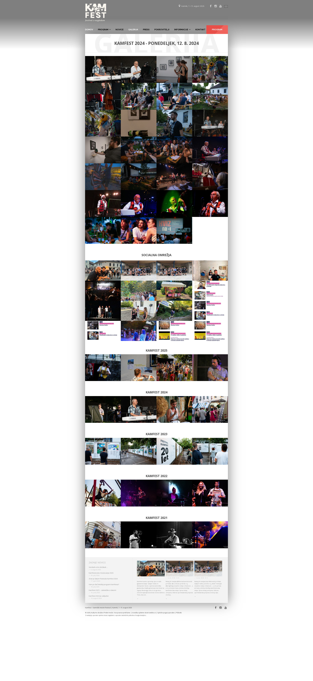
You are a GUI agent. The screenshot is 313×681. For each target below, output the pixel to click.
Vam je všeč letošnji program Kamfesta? (104, 584)
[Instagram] (220, 607)
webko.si (152, 613)
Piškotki (179, 613)
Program (103, 29)
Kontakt (200, 29)
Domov (89, 29)
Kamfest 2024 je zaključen (99, 596)
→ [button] (137, 598)
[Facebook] (210, 6)
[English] (225, 6)
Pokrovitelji (161, 29)
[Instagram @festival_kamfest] (215, 6)
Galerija (133, 29)
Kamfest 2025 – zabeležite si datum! (102, 590)
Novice (119, 29)
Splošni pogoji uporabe (165, 613)
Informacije (181, 29)
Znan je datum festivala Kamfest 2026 (103, 579)
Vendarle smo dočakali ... (98, 567)
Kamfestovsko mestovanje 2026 (101, 573)
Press (146, 29)
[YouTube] (220, 6)
